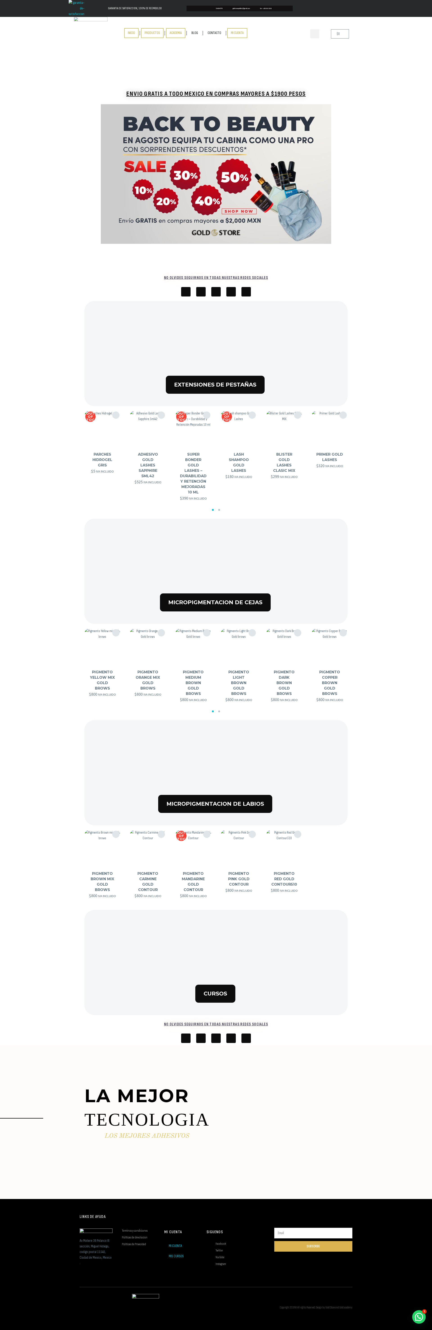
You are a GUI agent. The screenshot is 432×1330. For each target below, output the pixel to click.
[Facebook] (186, 291)
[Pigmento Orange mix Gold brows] (148, 646)
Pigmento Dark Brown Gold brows (284, 683)
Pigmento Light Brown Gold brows (238, 683)
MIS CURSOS (176, 1256)
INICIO (131, 33)
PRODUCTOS (152, 33)
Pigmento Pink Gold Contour (239, 879)
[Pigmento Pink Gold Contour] (239, 848)
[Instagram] (231, 291)
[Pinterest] (246, 291)
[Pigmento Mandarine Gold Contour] (193, 848)
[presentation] (82, 457)
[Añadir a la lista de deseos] (115, 415)
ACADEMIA (176, 33)
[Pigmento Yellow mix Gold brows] (102, 646)
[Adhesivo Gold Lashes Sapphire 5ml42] (148, 429)
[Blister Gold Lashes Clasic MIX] (284, 429)
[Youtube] (201, 291)
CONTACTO (214, 33)
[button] (314, 33)
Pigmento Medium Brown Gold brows (193, 683)
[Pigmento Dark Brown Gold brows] (284, 646)
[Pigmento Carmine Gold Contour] (148, 848)
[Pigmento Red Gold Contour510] (284, 848)
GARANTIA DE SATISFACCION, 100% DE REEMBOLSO (135, 8)
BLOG (194, 33)
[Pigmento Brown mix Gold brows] (102, 848)
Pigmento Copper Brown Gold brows (329, 683)
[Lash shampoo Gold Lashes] (239, 429)
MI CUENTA (237, 33)
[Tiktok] (216, 291)
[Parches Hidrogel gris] (102, 429)
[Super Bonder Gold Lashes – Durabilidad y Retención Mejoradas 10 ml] (193, 429)
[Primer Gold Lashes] (330, 429)
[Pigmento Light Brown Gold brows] (239, 646)
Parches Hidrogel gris (102, 459)
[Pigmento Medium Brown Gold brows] (193, 646)
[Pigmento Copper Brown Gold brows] (330, 646)
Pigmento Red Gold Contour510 (284, 879)
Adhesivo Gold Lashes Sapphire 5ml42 (148, 465)
